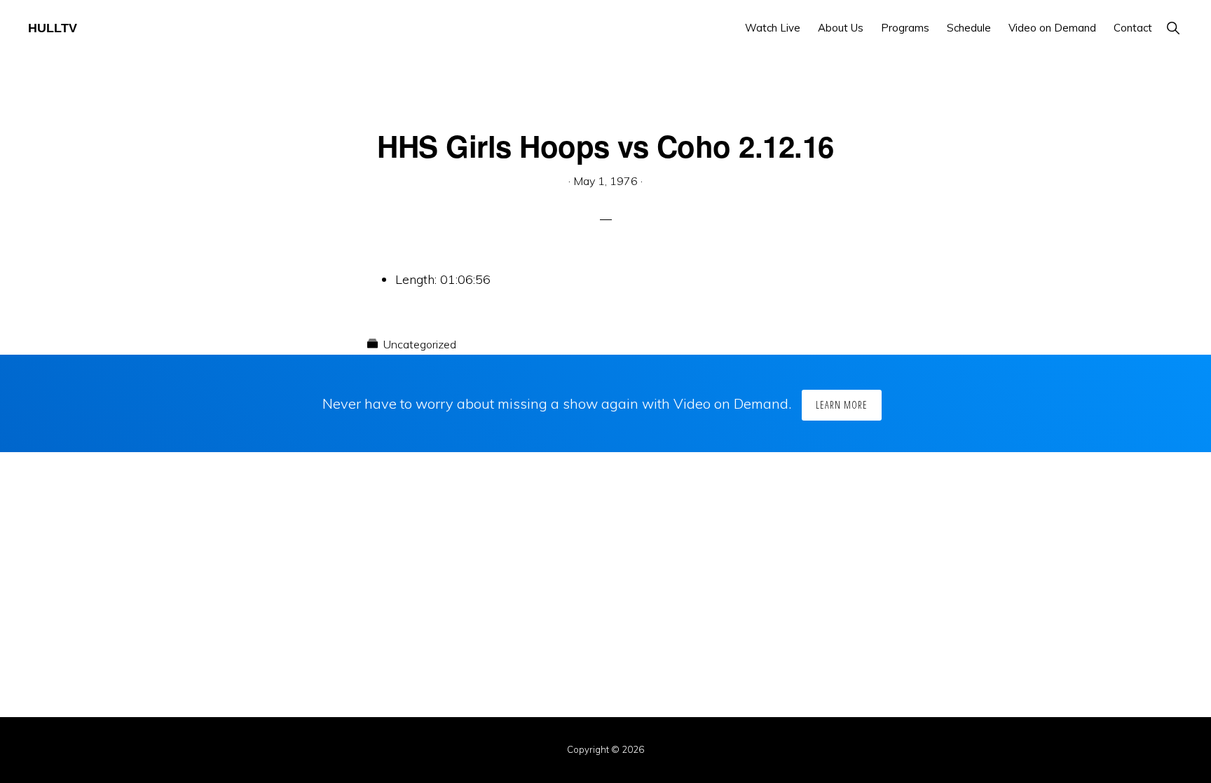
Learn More (842, 404)
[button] (1173, 27)
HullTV (52, 28)
